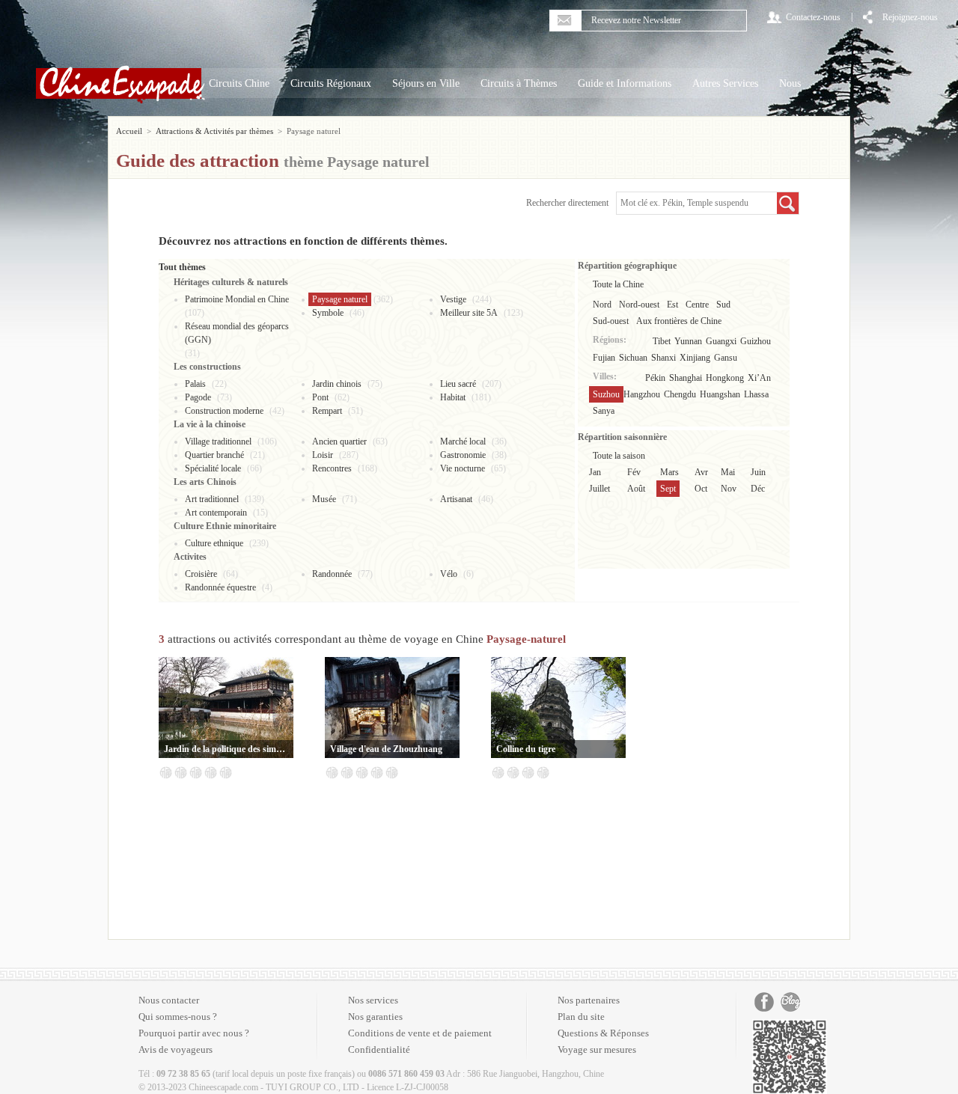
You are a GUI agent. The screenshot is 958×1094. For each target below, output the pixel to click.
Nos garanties (375, 1016)
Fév (634, 472)
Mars (669, 472)
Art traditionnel (212, 499)
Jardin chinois (336, 384)
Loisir (322, 455)
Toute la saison (619, 455)
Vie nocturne (462, 468)
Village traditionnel (218, 441)
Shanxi (663, 357)
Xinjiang (695, 357)
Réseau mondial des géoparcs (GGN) (237, 333)
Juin (758, 472)
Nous (790, 83)
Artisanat (456, 499)
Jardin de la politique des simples (226, 749)
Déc (758, 488)
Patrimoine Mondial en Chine (237, 299)
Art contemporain (216, 512)
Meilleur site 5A (469, 313)
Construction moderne (224, 411)
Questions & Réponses (603, 1033)
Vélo (448, 574)
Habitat (453, 397)
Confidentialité (379, 1049)
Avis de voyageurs (175, 1049)
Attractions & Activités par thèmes (214, 130)
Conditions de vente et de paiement (420, 1033)
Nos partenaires (589, 1000)
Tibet (662, 341)
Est (672, 304)
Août (636, 488)
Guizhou (755, 341)
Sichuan (633, 357)
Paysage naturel (339, 299)
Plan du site (581, 1016)
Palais (195, 384)
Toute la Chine (618, 284)
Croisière (201, 574)
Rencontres (332, 468)
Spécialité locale (213, 468)
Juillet (599, 488)
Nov (728, 488)
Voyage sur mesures (597, 1049)
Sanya (603, 411)
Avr (701, 472)
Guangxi (721, 341)
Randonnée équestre (220, 587)
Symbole (328, 313)
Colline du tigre (525, 749)
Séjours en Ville (426, 83)
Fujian (604, 357)
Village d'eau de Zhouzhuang (386, 749)
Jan (595, 472)
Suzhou (606, 394)
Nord (602, 304)
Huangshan (720, 394)
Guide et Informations (624, 83)
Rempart (327, 411)
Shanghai (685, 378)
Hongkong (725, 378)
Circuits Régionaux (330, 83)
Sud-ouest (611, 321)
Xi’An (759, 378)
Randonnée (332, 574)
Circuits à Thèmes (518, 83)
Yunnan (688, 341)
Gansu (725, 357)
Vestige (453, 299)
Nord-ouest (639, 304)
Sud (723, 304)
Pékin (655, 378)
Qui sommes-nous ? (177, 1016)
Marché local (463, 441)
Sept (668, 488)
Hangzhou (641, 394)
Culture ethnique (214, 543)
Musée (324, 499)
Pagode (198, 397)
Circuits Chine (239, 83)
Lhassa (756, 394)
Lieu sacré (458, 384)
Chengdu (680, 394)
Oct (701, 488)
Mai (728, 472)
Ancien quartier (339, 441)
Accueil (129, 130)
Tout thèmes (182, 267)
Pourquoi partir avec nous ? (193, 1033)
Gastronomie (463, 455)
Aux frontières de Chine (678, 321)
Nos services (373, 1000)
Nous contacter (168, 1000)
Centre (697, 304)
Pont (320, 397)
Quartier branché (214, 455)
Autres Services (725, 83)
